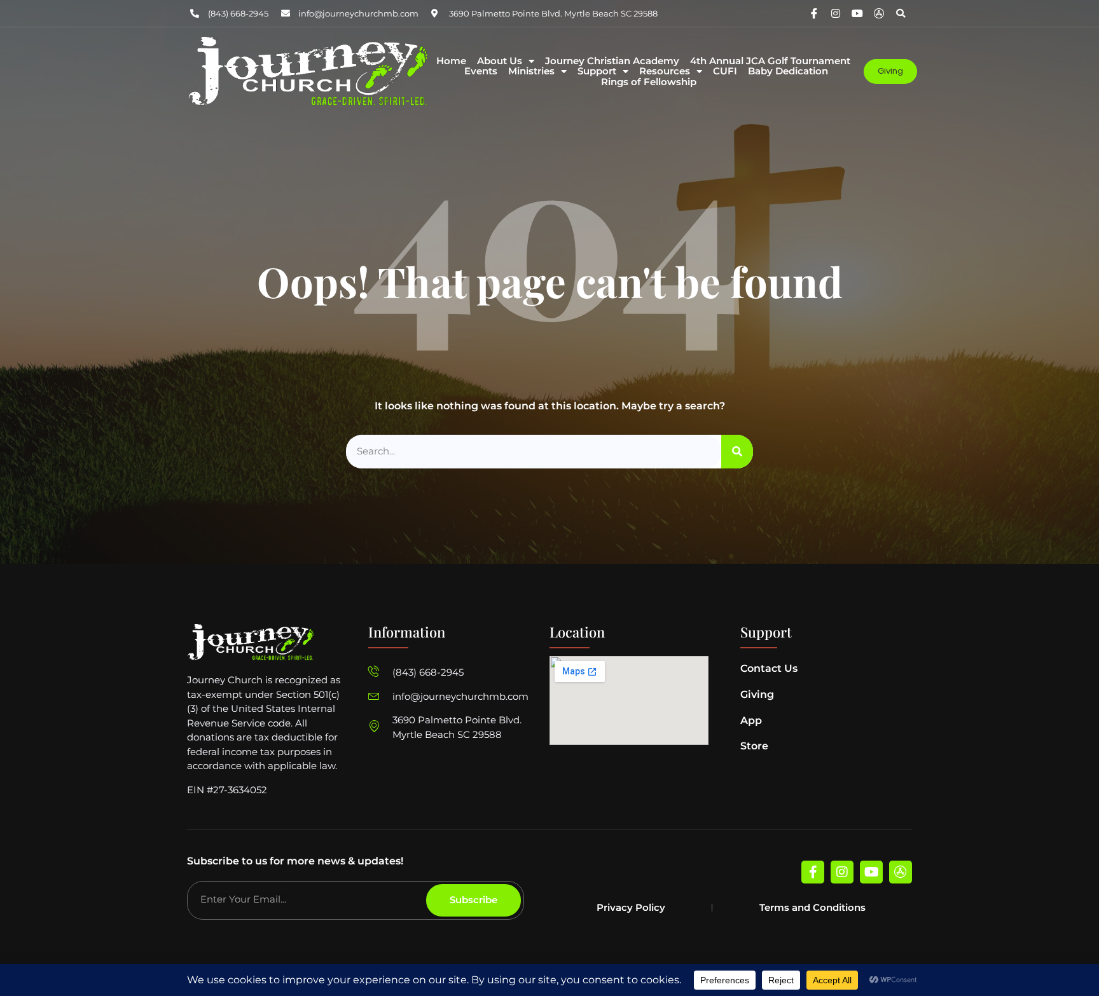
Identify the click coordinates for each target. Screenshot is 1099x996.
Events (480, 71)
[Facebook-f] (812, 872)
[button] (900, 13)
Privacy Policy (631, 907)
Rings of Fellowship (648, 82)
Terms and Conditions (812, 907)
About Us (499, 61)
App (751, 720)
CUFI (725, 71)
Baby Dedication (788, 71)
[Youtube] (857, 13)
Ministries (531, 71)
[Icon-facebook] (814, 13)
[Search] (737, 451)
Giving (757, 694)
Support (596, 71)
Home (451, 61)
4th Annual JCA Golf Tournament (770, 61)
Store (754, 746)
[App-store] (879, 13)
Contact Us (769, 668)
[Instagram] (836, 13)
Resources (664, 71)
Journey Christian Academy (612, 61)
